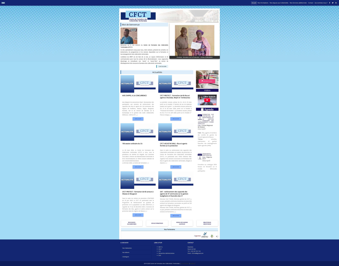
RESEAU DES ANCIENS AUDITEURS (182, 223)
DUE (159, 255)
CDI (159, 251)
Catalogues (125, 257)
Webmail (192, 263)
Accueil (254, 3)
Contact (310, 3)
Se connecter (185, 263)
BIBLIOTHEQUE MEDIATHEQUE (207, 223)
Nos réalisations (127, 248)
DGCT (160, 249)
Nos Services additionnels (298, 3)
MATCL (160, 247)
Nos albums (125, 252)
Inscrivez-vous (207, 81)
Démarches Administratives (166, 253)
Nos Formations (263, 3)
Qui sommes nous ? (321, 3)
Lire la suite (162, 66)
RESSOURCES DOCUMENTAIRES (131, 223)
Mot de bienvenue (131, 24)
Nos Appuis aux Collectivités (279, 3)
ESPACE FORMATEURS (157, 223)
